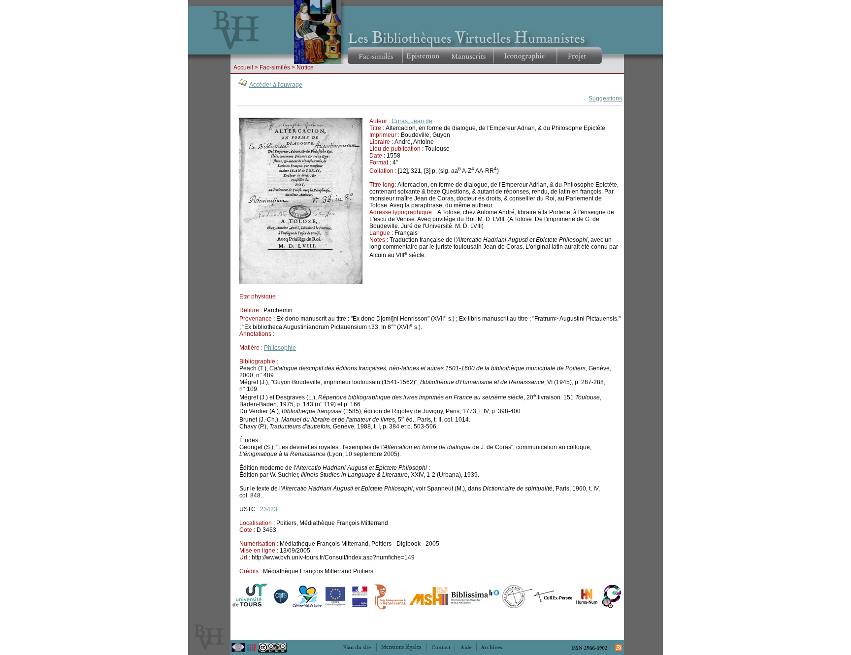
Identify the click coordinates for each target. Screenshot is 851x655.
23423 (268, 509)
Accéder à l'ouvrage (275, 84)
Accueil (243, 67)
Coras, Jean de (412, 121)
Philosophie (280, 347)
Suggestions (605, 98)
